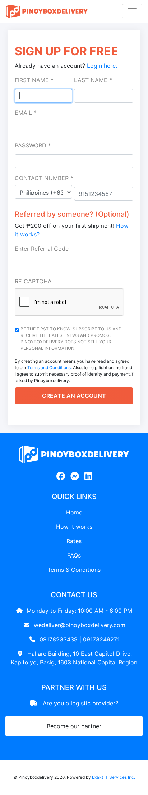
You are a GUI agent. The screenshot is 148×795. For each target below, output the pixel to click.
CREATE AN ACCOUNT (74, 395)
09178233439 (59, 639)
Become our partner (74, 726)
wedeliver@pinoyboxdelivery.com (79, 625)
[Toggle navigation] (132, 11)
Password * (33, 145)
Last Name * (93, 80)
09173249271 (101, 639)
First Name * (34, 80)
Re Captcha (33, 281)
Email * (26, 112)
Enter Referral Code (42, 248)
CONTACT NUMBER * (44, 178)
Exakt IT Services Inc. (113, 777)
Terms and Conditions (49, 367)
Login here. (102, 65)
